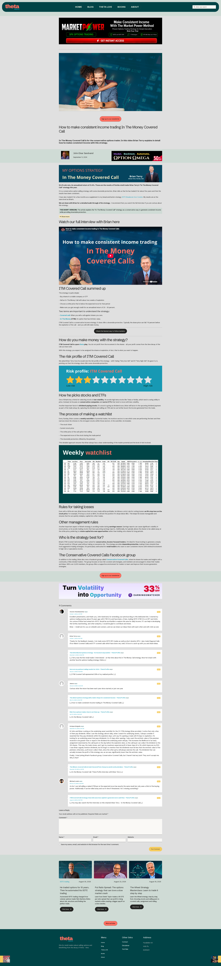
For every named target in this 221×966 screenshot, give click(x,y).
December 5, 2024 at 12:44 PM (77, 655)
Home (103, 942)
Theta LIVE (104, 950)
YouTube (125, 949)
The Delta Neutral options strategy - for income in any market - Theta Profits (95, 653)
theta (82, 344)
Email (95, 837)
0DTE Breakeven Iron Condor (132, 197)
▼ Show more (64, 217)
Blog (102, 946)
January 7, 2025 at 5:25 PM (76, 671)
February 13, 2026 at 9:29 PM (76, 783)
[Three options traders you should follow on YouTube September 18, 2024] (216, 959)
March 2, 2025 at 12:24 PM (76, 700)
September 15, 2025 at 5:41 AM (77, 728)
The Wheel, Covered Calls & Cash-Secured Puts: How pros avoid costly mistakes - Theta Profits (101, 767)
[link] (110, 31)
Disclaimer (125, 945)
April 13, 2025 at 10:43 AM (76, 714)
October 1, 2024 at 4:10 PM (76, 614)
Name (61, 837)
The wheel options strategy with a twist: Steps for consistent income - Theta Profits (98, 698)
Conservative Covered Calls (117, 559)
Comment (63, 818)
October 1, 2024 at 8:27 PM (76, 638)
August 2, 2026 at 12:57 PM (76, 800)
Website (131, 837)
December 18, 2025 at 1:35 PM (77, 769)
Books (103, 953)
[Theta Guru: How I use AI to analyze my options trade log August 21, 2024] (5, 959)
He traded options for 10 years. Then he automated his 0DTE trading (74, 890)
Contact (125, 942)
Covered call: (65, 315)
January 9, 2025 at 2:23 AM (76, 685)
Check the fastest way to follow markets (110, 331)
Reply (158, 612)
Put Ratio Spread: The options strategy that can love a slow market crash (109, 890)
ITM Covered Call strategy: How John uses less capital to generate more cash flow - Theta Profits (102, 798)
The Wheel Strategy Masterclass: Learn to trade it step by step (144, 890)
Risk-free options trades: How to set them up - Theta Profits (90, 712)
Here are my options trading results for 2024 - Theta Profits (89, 669)
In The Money (65, 319)
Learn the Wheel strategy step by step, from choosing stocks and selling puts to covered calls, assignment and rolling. (144, 899)
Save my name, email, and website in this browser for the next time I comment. (90, 844)
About (103, 957)
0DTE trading (64, 882)
